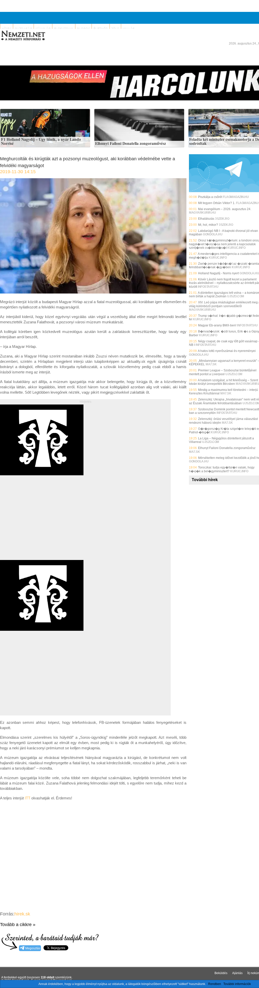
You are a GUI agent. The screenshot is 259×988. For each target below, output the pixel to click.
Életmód (100, 28)
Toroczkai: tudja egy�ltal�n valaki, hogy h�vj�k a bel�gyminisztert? (221, 469)
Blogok (83, 28)
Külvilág (43, 28)
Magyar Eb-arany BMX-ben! (217, 325)
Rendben (214, 984)
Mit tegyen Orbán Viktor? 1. (216, 203)
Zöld (115, 28)
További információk (237, 984)
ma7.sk (211, 364)
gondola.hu (212, 234)
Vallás (129, 28)
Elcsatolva (64, 28)
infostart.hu (208, 286)
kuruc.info (236, 248)
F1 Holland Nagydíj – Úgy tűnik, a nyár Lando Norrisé (41, 141)
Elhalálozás (206, 218)
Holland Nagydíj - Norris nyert (218, 273)
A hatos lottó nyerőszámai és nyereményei (227, 351)
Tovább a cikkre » (17, 924)
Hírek (6, 28)
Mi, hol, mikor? (208, 225)
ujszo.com (235, 296)
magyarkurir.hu (202, 212)
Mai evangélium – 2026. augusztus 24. (224, 209)
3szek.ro (222, 218)
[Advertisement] (42, 523)
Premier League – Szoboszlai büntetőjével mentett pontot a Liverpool (222, 372)
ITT (28, 798)
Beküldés (220, 973)
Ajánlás (237, 973)
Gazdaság (23, 28)
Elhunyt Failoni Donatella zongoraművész (130, 144)
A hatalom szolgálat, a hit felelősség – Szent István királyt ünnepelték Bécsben (223, 382)
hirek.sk (22, 913)
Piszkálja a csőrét (210, 197)
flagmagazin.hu (236, 197)
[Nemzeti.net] (23, 35)
